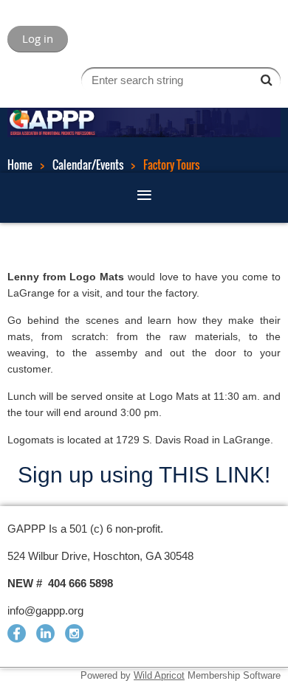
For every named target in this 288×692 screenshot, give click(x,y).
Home (19, 164)
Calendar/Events (87, 164)
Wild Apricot (159, 675)
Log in (37, 38)
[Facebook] (16, 633)
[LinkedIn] (45, 633)
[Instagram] (74, 633)
